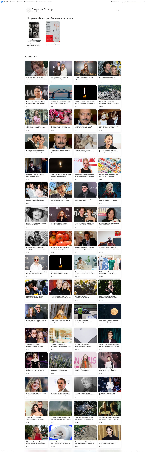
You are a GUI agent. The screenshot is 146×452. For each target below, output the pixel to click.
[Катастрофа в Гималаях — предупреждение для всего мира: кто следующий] (109, 96)
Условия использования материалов (127, 450)
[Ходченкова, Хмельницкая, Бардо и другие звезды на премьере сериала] (109, 388)
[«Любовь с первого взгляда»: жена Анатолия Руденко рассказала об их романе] (60, 72)
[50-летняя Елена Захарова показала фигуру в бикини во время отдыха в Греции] (60, 218)
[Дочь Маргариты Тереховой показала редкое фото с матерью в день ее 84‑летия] (36, 72)
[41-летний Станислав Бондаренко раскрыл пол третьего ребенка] (36, 339)
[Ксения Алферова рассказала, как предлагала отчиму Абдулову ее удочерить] (36, 242)
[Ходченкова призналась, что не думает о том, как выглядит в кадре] (36, 363)
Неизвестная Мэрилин (52, 44)
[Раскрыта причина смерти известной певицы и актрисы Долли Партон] (109, 193)
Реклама (13, 450)
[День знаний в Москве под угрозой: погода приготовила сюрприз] (109, 291)
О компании (7, 450)
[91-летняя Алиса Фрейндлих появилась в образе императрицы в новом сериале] (36, 169)
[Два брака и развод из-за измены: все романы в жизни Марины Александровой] (36, 193)
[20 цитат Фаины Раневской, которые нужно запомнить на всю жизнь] (85, 388)
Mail (2, 450)
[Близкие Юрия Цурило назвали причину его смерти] (60, 145)
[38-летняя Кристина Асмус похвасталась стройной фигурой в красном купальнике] (36, 436)
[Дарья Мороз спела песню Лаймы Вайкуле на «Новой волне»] (36, 266)
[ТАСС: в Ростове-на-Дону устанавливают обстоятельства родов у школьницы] (85, 145)
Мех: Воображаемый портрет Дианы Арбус (33, 44)
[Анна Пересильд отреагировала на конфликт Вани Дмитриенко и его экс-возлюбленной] (85, 218)
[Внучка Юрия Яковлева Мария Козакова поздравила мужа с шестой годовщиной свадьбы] (36, 96)
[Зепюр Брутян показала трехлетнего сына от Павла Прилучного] (36, 412)
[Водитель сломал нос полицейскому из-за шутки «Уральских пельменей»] (85, 315)
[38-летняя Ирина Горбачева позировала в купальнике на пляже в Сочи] (109, 363)
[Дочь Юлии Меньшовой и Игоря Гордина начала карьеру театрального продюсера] (109, 120)
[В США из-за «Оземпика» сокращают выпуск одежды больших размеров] (109, 266)
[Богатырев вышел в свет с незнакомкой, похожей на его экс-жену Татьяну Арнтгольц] (109, 72)
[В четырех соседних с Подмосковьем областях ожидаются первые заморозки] (85, 291)
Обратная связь (139, 450)
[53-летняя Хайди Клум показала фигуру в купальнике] (36, 388)
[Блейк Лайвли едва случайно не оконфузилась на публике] (60, 315)
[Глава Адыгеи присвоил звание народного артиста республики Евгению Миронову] (60, 388)
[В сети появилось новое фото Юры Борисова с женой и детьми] (60, 291)
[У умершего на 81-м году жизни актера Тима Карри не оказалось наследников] (85, 242)
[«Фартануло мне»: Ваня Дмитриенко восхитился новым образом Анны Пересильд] (36, 120)
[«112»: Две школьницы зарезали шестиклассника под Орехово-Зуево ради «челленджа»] (85, 96)
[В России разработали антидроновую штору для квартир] (85, 339)
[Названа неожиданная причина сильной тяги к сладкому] (109, 169)
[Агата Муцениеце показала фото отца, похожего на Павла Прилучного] (109, 436)
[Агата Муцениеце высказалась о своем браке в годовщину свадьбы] (36, 145)
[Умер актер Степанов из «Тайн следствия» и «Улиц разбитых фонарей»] (60, 193)
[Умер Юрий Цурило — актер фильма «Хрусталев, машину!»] (85, 120)
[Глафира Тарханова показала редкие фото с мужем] (85, 72)
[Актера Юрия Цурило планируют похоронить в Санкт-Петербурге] (109, 412)
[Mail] (2, 2)
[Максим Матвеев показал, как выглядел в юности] (85, 193)
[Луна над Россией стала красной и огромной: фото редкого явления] (109, 315)
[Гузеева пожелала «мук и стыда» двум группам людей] (109, 218)
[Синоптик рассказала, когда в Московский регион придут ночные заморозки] (85, 412)
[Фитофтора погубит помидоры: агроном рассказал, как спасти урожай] (60, 242)
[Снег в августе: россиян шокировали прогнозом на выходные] (60, 363)
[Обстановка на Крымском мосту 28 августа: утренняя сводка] (60, 96)
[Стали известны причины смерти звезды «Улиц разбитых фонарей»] (60, 169)
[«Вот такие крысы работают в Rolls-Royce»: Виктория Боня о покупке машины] (109, 145)
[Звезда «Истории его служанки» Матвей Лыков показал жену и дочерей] (109, 339)
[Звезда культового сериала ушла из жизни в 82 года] (36, 218)
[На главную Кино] (5, 2)
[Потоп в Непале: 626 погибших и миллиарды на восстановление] (85, 436)
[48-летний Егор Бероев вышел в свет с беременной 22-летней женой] (36, 315)
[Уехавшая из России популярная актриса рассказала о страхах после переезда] (85, 169)
